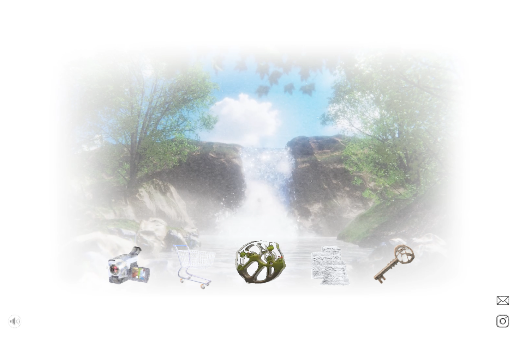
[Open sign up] (503, 303)
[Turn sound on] (15, 323)
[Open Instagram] (503, 323)
